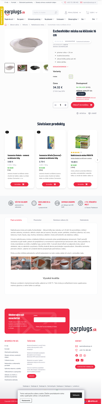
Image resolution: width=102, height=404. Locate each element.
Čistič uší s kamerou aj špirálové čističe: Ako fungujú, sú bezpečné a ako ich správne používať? (36, 369)
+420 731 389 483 (85, 350)
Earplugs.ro (68, 386)
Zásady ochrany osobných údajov (46, 2)
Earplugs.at (60, 386)
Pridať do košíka (80, 105)
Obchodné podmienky (26, 2)
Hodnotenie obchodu (11, 380)
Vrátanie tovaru (9, 360)
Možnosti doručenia (86, 98)
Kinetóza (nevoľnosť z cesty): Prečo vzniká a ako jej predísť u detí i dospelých (36, 347)
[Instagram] (80, 355)
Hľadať (55, 12)
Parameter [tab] (37, 220)
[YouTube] (77, 359)
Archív (31, 376)
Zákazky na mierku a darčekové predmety (11, 376)
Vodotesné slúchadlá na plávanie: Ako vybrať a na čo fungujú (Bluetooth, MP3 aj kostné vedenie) (36, 355)
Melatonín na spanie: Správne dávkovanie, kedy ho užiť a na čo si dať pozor (36, 362)
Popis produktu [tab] (16, 220)
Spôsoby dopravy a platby (13, 368)
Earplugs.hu (42, 386)
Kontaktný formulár (85, 366)
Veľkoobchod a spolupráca (13, 372)
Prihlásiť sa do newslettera (46, 326)
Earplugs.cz (26, 386)
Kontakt (13, 2)
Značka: (60, 46)
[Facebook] (76, 355)
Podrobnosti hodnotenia (82, 41)
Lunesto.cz (76, 386)
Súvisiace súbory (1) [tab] (60, 220)
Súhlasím (76, 395)
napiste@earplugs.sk (85, 346)
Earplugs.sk (34, 386)
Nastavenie (26, 400)
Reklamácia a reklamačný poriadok (12, 364)
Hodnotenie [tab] (84, 220)
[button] (97, 159)
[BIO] (19, 142)
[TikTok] (81, 359)
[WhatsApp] (84, 355)
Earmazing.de (51, 386)
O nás (6, 2)
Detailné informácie (59, 66)
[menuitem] (10, 19)
